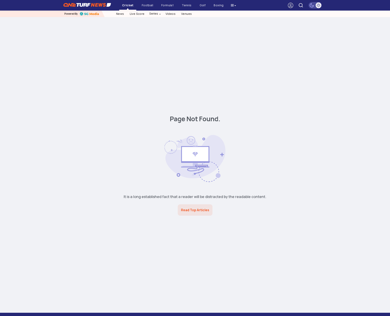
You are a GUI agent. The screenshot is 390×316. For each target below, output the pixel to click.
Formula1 (167, 5)
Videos (171, 14)
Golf (203, 5)
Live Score (137, 14)
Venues (186, 14)
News (120, 14)
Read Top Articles (195, 210)
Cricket (128, 5)
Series (155, 13)
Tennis (186, 5)
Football (147, 5)
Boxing (218, 5)
